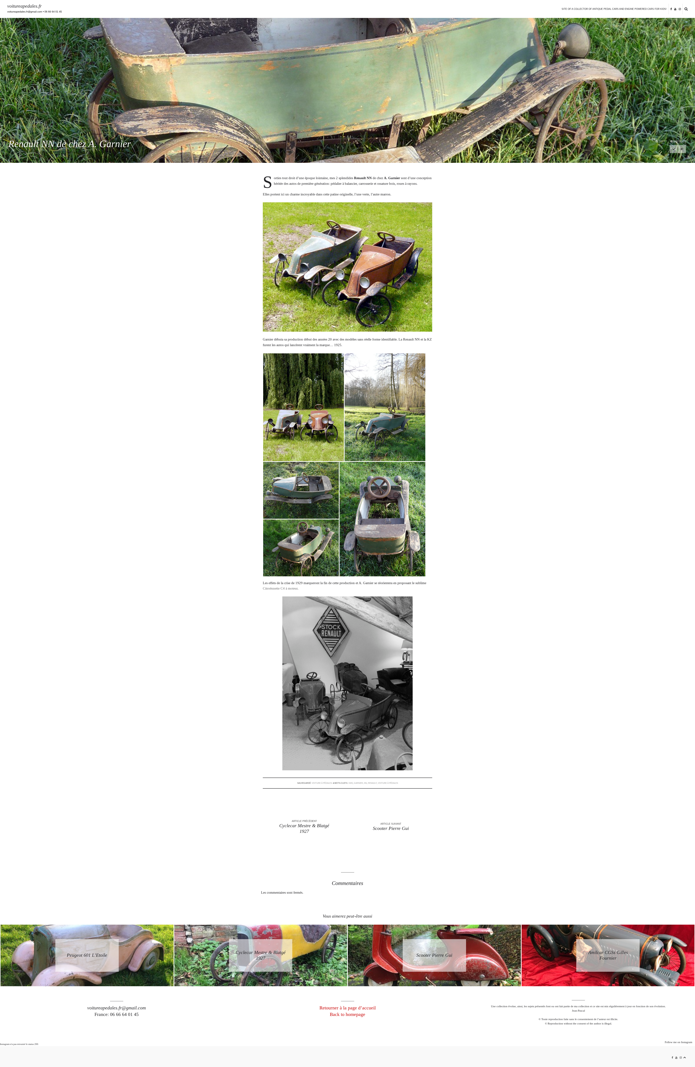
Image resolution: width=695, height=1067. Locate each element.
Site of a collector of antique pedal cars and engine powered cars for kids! (614, 9)
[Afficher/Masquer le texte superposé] (682, 149)
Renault (372, 783)
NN (365, 783)
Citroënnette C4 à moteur (280, 588)
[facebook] (671, 9)
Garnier (358, 783)
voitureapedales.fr (24, 6)
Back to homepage (347, 1014)
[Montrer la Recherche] (685, 9)
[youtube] (675, 9)
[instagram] (680, 9)
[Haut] (684, 1057)
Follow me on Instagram (678, 1042)
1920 (350, 783)
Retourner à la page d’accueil (347, 1007)
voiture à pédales (322, 783)
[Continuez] (674, 149)
